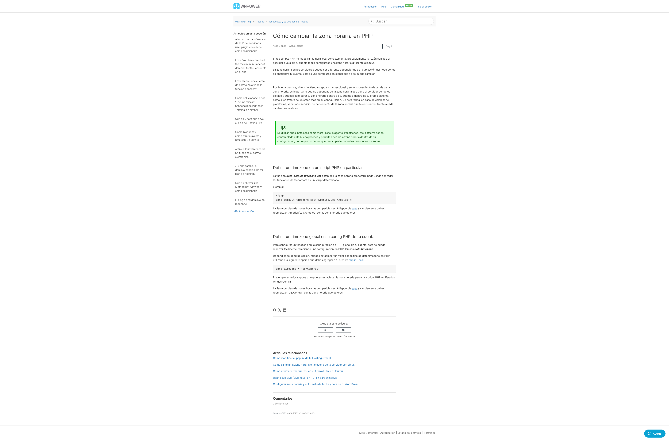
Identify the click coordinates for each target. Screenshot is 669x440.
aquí (354, 208)
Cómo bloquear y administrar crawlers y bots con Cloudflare (248, 135)
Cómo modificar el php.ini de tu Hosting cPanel (302, 358)
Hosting (260, 21)
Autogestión (370, 6)
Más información (243, 211)
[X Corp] (279, 310)
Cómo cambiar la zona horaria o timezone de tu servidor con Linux (314, 364)
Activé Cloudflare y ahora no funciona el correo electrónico (250, 153)
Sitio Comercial (368, 432)
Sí (325, 330)
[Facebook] (274, 310)
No (343, 330)
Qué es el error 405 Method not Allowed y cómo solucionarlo (248, 186)
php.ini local (356, 260)
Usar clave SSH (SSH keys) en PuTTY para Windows (305, 377)
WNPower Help (243, 21)
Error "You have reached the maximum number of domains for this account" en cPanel (250, 66)
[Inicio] (246, 6)
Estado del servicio (409, 432)
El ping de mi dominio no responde (250, 202)
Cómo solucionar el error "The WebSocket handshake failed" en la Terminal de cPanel (250, 103)
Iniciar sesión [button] (424, 6)
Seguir (389, 46)
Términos (430, 432)
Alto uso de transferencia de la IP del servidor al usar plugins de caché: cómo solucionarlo (250, 45)
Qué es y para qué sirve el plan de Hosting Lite (249, 121)
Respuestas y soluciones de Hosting (288, 21)
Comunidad (398, 6)
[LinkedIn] (284, 310)
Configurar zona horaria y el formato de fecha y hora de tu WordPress (316, 384)
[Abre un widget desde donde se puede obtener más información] (655, 434)
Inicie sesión (279, 413)
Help (384, 6)
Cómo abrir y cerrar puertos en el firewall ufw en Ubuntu (308, 371)
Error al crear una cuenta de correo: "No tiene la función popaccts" (250, 85)
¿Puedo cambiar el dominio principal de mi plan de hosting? (249, 169)
